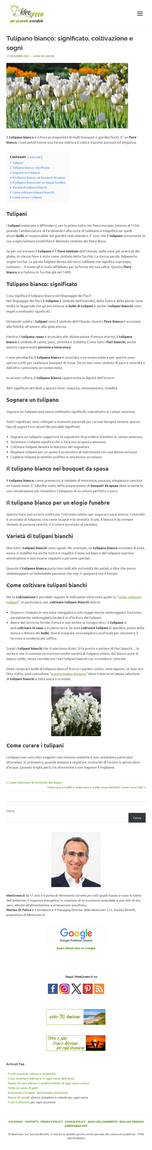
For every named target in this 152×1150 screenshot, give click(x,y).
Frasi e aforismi (19, 1102)
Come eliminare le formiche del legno (35, 782)
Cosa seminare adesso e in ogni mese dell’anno (41, 1078)
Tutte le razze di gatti (23, 1088)
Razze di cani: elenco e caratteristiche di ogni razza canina (48, 1083)
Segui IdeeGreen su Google (76, 948)
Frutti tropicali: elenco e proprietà (31, 1073)
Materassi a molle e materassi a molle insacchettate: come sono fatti (95, 787)
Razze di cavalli (18, 1097)
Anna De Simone (43, 56)
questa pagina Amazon (68, 673)
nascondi (35, 157)
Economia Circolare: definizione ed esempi (38, 1092)
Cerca (10, 810)
